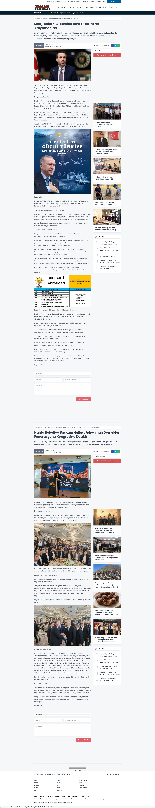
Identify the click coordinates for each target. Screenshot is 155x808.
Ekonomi (78, 7)
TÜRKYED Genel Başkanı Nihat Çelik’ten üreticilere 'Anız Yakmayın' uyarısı (75, 13)
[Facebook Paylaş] (112, 45)
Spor (91, 7)
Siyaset (85, 7)
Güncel (63, 7)
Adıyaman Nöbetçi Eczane (107, 55)
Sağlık (44, 768)
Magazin (98, 7)
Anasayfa (37, 18)
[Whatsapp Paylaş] (118, 45)
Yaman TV (70, 7)
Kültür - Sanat (47, 427)
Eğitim (105, 7)
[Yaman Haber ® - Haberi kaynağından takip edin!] (42, 7)
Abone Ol (95, 45)
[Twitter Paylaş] (115, 45)
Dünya (111, 7)
